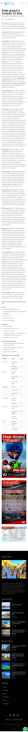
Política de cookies (17, 719)
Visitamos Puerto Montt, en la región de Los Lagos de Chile (19, 673)
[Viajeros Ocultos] (9, 3)
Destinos (14, 606)
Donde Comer (6, 697)
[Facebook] (10, 715)
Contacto (8, 719)
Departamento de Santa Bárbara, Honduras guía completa (18, 655)
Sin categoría (6, 703)
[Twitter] (14, 715)
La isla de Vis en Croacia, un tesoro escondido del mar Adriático (19, 631)
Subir (14, 729)
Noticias (4, 700)
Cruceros (5, 687)
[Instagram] (17, 715)
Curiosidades (5, 690)
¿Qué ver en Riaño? (16, 604)
